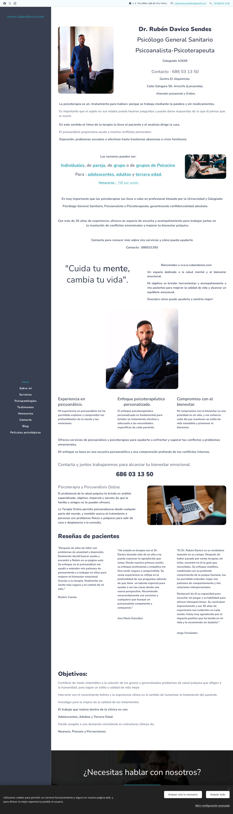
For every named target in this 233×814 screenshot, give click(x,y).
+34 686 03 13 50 (221, 3)
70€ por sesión (127, 183)
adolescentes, (101, 174)
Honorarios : (107, 183)
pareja (99, 165)
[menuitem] (25, 382)
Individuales (72, 165)
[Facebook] (5, 3)
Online (114, 487)
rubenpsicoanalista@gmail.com (190, 3)
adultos (123, 174)
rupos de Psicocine (157, 165)
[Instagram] (15, 3)
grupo (119, 165)
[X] (10, 3)
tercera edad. (149, 174)
